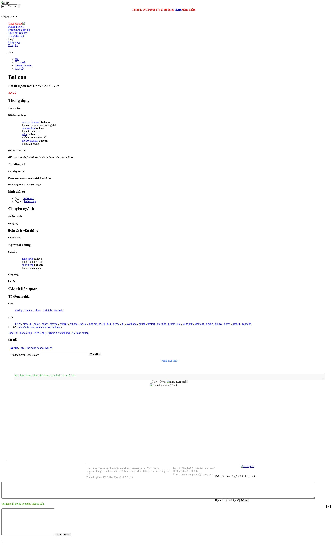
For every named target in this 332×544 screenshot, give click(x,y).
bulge (37, 323)
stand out (187, 323)
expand (74, 323)
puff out (93, 323)
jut (123, 323)
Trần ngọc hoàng (34, 347)
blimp (38, 310)
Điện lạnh (39, 332)
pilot (24, 134)
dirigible (47, 310)
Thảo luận (20, 62)
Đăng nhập (14, 42)
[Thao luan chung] (177, 381)
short (24, 264)
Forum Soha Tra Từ (19, 29)
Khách (48, 347)
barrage (35, 121)
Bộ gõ (11, 39)
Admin (14, 347)
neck (30, 258)
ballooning (30, 201)
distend (54, 323)
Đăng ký (13, 45)
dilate (45, 323)
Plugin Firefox (16, 26)
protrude (161, 323)
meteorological (30, 140)
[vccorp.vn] (247, 466)
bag (109, 323)
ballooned (28, 198)
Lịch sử (19, 68)
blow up (27, 323)
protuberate (174, 323)
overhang (131, 323)
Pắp (22, 347)
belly (18, 323)
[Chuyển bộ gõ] (2, 2)
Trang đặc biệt (16, 36)
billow (218, 323)
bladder (29, 310)
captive (26, 121)
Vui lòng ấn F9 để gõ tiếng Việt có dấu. (22, 503)
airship (18, 310)
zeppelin (58, 310)
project (151, 323)
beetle (116, 323)
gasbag (236, 323)
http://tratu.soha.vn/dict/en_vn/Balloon (39, 327)
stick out (199, 323)
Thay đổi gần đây (17, 32)
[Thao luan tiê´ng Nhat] (163, 385)
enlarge (64, 323)
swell (102, 323)
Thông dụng (25, 332)
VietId (178, 9)
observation (28, 128)
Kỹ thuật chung (80, 332)
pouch (142, 323)
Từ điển (12, 332)
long (24, 258)
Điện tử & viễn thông (58, 332)
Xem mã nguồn (23, 65)
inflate (83, 323)
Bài (17, 59)
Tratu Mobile (15, 23)
